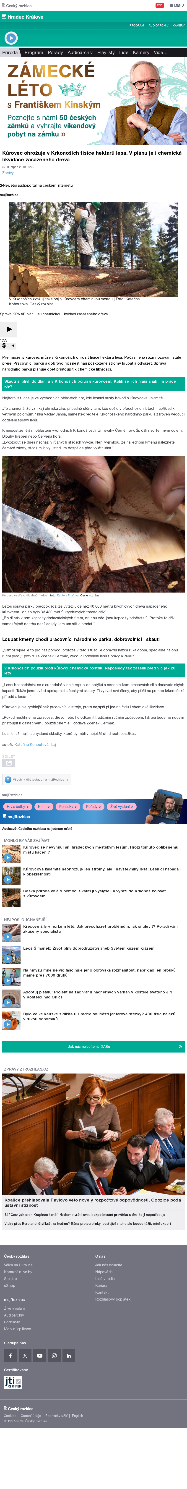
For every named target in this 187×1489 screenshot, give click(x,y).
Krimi (42, 807)
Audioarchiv (158, 25)
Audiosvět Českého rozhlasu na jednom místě (37, 829)
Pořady (55, 52)
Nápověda (104, 1272)
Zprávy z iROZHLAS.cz (26, 1069)
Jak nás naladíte (108, 1265)
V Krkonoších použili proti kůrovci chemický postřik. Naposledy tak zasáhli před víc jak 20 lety (90, 670)
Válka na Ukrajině (18, 1265)
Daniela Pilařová (68, 595)
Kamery (179, 25)
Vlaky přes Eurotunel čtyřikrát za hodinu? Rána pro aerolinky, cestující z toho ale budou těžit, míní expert (88, 1223)
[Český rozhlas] (16, 5)
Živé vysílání (120, 807)
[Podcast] (4, 346)
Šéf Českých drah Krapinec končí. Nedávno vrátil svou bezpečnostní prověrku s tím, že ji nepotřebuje (85, 1215)
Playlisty (106, 52)
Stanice (10, 1279)
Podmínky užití (56, 1416)
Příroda (10, 52)
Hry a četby (16, 807)
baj (53, 744)
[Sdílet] (12, 346)
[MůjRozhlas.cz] (9, 195)
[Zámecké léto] (93, 101)
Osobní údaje (31, 1416)
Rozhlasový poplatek (112, 1299)
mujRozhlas (12, 795)
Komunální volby (18, 1272)
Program (137, 25)
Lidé (123, 52)
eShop (9, 1285)
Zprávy (8, 173)
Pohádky (66, 807)
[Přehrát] (8, 329)
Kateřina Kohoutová (31, 744)
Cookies (10, 1416)
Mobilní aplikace (17, 1329)
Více (161, 52)
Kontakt (102, 1292)
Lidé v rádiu (105, 1279)
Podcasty (12, 1322)
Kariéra (101, 1285)
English (77, 1416)
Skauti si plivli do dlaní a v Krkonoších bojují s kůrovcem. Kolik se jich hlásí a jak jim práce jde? (90, 384)
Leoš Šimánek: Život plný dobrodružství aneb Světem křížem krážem (89, 948)
